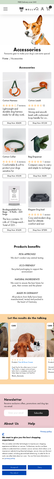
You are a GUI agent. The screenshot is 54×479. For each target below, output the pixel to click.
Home (5, 58)
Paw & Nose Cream (25, 362)
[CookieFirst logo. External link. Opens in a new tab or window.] (3, 434)
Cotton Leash (34, 100)
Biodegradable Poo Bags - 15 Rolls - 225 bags (12, 211)
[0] (48, 9)
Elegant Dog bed (36, 209)
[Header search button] (37, 9)
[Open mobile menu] (5, 9)
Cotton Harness (10, 100)
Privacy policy (46, 432)
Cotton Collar (9, 157)
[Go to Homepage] (27, 9)
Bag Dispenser (35, 157)
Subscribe (38, 412)
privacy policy (10, 458)
